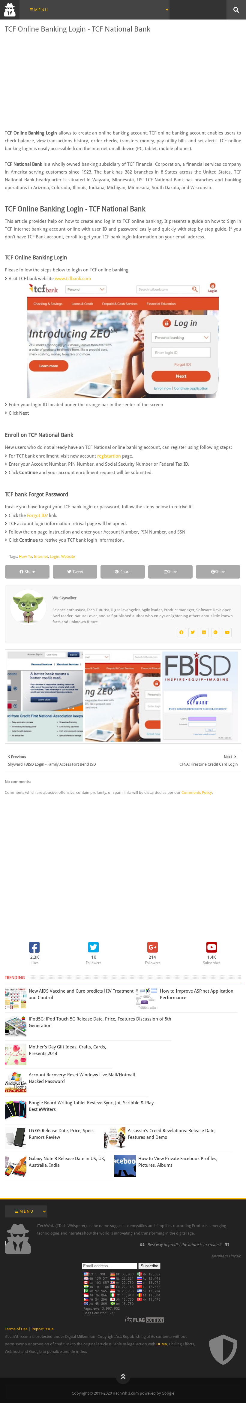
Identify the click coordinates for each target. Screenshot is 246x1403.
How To (25, 556)
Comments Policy (197, 792)
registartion (109, 456)
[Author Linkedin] (204, 632)
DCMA (161, 1344)
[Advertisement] (123, 81)
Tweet (78, 572)
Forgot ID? (37, 515)
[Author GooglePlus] (215, 632)
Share (30, 572)
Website (68, 556)
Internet (41, 556)
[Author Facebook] (181, 632)
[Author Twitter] (192, 632)
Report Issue (43, 1329)
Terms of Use (16, 1329)
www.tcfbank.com (73, 278)
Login (54, 556)
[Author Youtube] (227, 632)
